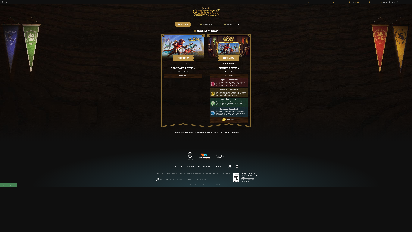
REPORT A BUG (375, 2)
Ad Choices (218, 184)
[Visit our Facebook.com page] (389, 2)
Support (362, 2)
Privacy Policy (194, 184)
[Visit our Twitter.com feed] (392, 2)
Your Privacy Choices (8, 185)
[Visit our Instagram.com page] (397, 2)
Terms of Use (207, 184)
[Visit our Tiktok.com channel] (394, 2)
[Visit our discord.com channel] (383, 2)
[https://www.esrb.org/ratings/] (245, 177)
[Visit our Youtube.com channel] (386, 2)
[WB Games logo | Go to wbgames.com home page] (3, 2)
